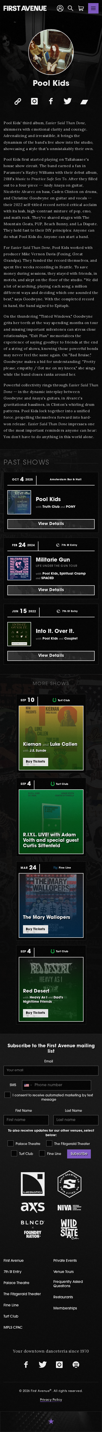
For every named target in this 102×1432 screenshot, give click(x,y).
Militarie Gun (53, 560)
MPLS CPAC (13, 1328)
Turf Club (25, 1154)
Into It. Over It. (55, 631)
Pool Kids (48, 500)
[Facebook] (51, 101)
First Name (23, 1110)
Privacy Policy (51, 1400)
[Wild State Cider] (69, 1229)
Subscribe (79, 1154)
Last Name (73, 1110)
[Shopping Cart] (81, 8)
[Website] (18, 101)
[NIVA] (69, 1207)
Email (48, 1061)
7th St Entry (13, 1272)
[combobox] (27, 1085)
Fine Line (53, 1154)
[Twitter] (68, 101)
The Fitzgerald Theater (71, 1144)
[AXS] (33, 1208)
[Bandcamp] (84, 101)
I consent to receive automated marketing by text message (52, 1097)
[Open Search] (70, 8)
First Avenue (14, 1261)
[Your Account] (60, 8)
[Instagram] (34, 101)
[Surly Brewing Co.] (69, 1184)
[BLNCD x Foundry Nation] (33, 1229)
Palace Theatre (27, 1144)
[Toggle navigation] (93, 8)
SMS (13, 1085)
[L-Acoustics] (33, 1184)
